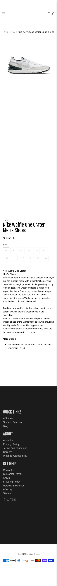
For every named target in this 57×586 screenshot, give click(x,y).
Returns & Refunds (14, 485)
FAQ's (6, 477)
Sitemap (7, 493)
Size (5, 244)
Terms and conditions (15, 448)
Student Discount (12, 422)
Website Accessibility (15, 455)
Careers (7, 452)
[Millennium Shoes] (28, 13)
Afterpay (8, 489)
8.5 (21, 251)
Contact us (9, 470)
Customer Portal (12, 474)
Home (5, 32)
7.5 (6, 251)
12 (30, 258)
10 (44, 251)
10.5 (6, 258)
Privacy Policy (11, 444)
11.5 (22, 258)
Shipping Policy (12, 481)
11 (15, 258)
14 (45, 258)
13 (38, 258)
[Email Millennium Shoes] (15, 500)
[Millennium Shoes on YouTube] (8, 500)
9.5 (36, 251)
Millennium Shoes (31, 554)
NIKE (5, 220)
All (13, 32)
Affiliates (8, 418)
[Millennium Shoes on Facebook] (4, 500)
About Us (8, 440)
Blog (5, 426)
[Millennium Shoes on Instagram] (11, 500)
